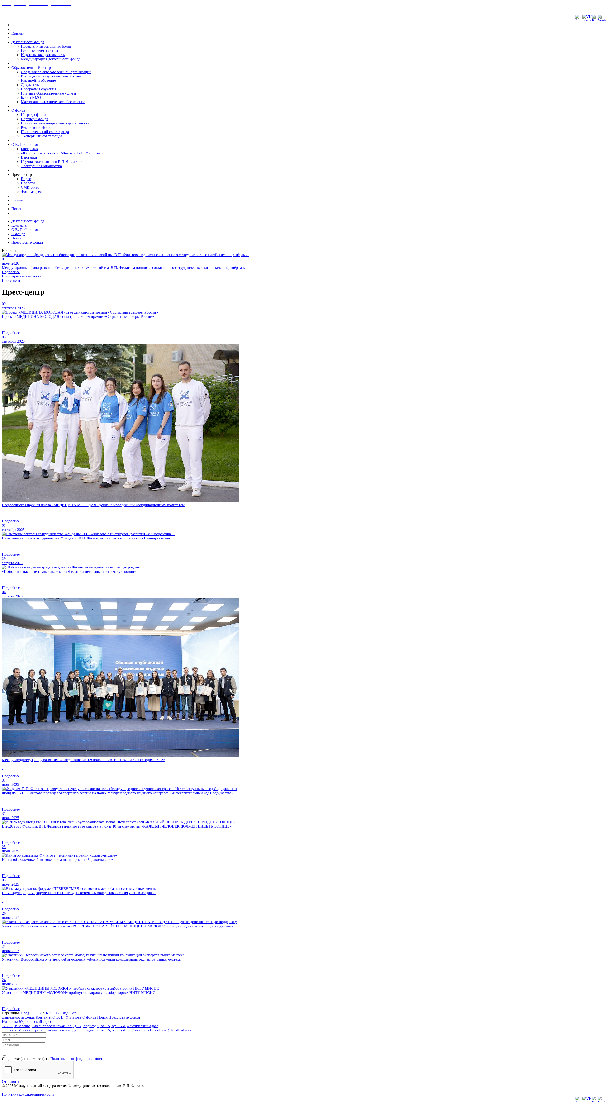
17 (57, 1013)
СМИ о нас (30, 187)
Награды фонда (33, 115)
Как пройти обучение (38, 80)
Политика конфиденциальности (28, 1094)
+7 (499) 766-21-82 (141, 1030)
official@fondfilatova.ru (175, 1030)
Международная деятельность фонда (50, 59)
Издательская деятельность (43, 55)
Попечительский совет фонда (45, 132)
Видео (26, 179)
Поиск (16, 209)
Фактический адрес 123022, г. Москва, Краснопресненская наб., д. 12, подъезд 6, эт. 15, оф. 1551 (80, 1028)
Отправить (10, 1081)
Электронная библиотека (41, 166)
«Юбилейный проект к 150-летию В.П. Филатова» (62, 153)
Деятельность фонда (27, 42)
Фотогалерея (31, 192)
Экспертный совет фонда (41, 136)
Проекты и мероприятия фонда (46, 46)
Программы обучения (38, 89)
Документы (30, 85)
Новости (28, 183)
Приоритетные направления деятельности (55, 123)
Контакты (19, 200)
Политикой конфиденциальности (77, 1059)
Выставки (29, 157)
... (35, 1013)
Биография (29, 149)
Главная (17, 33)
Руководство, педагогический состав (51, 76)
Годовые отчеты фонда (39, 50)
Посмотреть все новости (22, 276)
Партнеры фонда (34, 119)
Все (73, 1013)
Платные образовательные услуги (48, 93)
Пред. (25, 1013)
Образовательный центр (31, 68)
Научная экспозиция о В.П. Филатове (51, 162)
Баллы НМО (31, 97)
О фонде (18, 110)
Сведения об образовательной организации (56, 72)
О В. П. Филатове (25, 145)
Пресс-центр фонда (27, 242)
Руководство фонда (36, 127)
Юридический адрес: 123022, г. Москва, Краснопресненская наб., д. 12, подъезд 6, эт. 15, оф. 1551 (64, 1024)
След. (64, 1013)
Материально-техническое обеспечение (53, 102)
